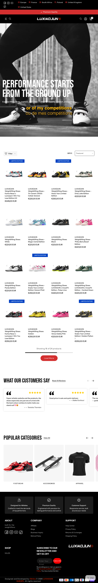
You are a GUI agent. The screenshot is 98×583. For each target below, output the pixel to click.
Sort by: (69, 153)
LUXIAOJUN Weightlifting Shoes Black (59, 239)
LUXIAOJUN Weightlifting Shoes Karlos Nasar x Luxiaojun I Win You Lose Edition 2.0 (12, 193)
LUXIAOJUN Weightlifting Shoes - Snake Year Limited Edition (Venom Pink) (36, 286)
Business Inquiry (37, 532)
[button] (6, 18)
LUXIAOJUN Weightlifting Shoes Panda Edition (12, 285)
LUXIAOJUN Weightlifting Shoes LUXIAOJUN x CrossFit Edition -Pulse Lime (60, 286)
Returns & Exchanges (73, 532)
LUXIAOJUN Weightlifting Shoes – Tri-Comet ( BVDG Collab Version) (36, 192)
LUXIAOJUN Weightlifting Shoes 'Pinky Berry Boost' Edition (82, 240)
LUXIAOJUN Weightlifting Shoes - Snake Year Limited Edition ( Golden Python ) (84, 333)
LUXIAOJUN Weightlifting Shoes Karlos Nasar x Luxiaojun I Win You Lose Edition (12, 333)
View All (47, 438)
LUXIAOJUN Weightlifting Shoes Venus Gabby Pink (59, 331)
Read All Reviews (59, 381)
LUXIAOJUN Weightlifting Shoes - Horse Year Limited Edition (59, 192)
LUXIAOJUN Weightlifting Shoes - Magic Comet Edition (36, 239)
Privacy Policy (70, 529)
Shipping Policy (71, 536)
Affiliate (33, 526)
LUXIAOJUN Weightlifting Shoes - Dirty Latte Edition (83, 191)
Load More (49, 358)
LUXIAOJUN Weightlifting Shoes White (12, 239)
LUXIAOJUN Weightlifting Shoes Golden (36, 331)
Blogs (33, 529)
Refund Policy (36, 536)
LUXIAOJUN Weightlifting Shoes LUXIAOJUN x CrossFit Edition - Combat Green (84, 286)
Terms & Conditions (46, 569)
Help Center (70, 526)
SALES (7, 553)
